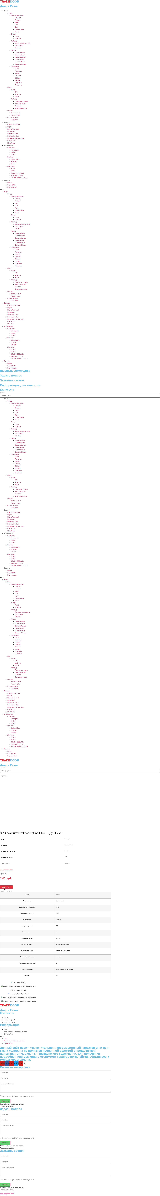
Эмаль (9, 13)
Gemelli (17, 73)
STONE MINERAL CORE (19, 178)
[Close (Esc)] (1, 1192)
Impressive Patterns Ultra (15, 138)
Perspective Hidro (13, 136)
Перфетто (18, 71)
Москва (13, 50)
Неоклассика (19, 29)
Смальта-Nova (20, 62)
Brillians (17, 78)
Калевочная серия (21, 108)
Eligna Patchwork (13, 129)
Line (16, 25)
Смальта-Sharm (20, 64)
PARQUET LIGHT (17, 175)
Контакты (7, 390)
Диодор (13, 34)
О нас (6, 1029)
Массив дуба (15, 115)
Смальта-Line (19, 59)
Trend (17, 36)
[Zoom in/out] (12, 1192)
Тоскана (17, 20)
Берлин (17, 80)
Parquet (13, 164)
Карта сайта (8, 1034)
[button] (55, 189)
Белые (9, 182)
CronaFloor (11, 147)
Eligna (9, 127)
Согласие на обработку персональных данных (18, 1096)
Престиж (18, 48)
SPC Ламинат (9, 145)
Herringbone (15, 150)
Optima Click (15, 159)
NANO (13, 152)
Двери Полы (9, 6)
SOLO (13, 171)
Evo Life (13, 161)
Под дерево (11, 185)
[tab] (60, 889)
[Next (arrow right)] (5, 1195)
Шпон (9, 87)
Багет (17, 22)
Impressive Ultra (12, 134)
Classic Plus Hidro (13, 124)
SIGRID (13, 168)
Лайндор (14, 41)
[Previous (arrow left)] (1, 1195)
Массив (10, 110)
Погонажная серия (21, 101)
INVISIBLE (14, 120)
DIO (16, 92)
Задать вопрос (11, 375)
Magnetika (18, 83)
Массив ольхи (16, 113)
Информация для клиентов (20, 385)
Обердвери (15, 66)
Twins (17, 69)
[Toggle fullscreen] (8, 1192)
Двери (6, 11)
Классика (18, 106)
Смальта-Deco (20, 55)
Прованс (18, 76)
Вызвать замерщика (15, 370)
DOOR (9, 760)
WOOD (13, 154)
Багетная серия (20, 103)
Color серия (19, 45)
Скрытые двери (12, 117)
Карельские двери (17, 15)
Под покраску (12, 187)
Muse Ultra (11, 143)
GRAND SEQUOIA (17, 173)
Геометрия (18, 85)
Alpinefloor (11, 166)
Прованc (18, 18)
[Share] (5, 1192)
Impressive (11, 131)
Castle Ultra (11, 141)
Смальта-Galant (20, 57)
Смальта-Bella (20, 52)
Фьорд (17, 31)
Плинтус (7, 180)
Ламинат (7, 122)
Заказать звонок (12, 380)
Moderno (18, 38)
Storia (17, 96)
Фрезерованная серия (22, 43)
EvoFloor (10, 157)
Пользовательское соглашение (15, 1031)
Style (16, 27)
